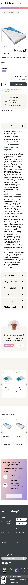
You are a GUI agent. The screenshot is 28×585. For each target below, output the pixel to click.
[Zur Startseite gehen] (7, 3)
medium (10, 70)
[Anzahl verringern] (2, 84)
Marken (17, 535)
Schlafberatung (5, 532)
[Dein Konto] (21, 3)
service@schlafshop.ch (16, 490)
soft (4, 70)
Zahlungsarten (5, 539)
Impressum (19, 576)
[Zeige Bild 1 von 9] (4, 46)
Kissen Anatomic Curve (19, 391)
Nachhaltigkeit (10, 288)
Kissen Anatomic (6, 390)
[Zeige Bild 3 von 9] (9, 46)
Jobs (17, 542)
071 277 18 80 (9, 345)
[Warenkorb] (24, 3)
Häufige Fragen (5, 545)
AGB (14, 576)
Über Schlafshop (20, 532)
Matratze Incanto (6, 438)
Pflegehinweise (10, 282)
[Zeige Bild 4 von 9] (11, 46)
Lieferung (8, 294)
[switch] (3, 583)
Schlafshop (12, 579)
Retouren (3, 542)
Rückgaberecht (10, 307)
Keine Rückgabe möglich (16, 105)
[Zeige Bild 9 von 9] (23, 46)
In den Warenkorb (18, 84)
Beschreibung (10, 126)
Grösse (3, 62)
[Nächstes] (26, 384)
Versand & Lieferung (6, 535)
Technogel (5, 53)
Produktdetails (10, 275)
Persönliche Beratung (22, 8)
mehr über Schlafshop (14, 496)
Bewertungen (9, 301)
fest (16, 70)
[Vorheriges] (1, 384)
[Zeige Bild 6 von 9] (16, 46)
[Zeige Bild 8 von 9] (21, 46)
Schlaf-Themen (19, 539)
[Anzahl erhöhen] (7, 84)
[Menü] (24, 12)
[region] (14, 35)
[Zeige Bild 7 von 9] (18, 46)
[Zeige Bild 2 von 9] (6, 46)
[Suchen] (18, 12)
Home (2, 18)
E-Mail (19, 345)
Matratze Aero (19, 438)
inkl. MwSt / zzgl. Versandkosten (17, 79)
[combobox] (9, 12)
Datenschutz (9, 576)
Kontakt (3, 549)
